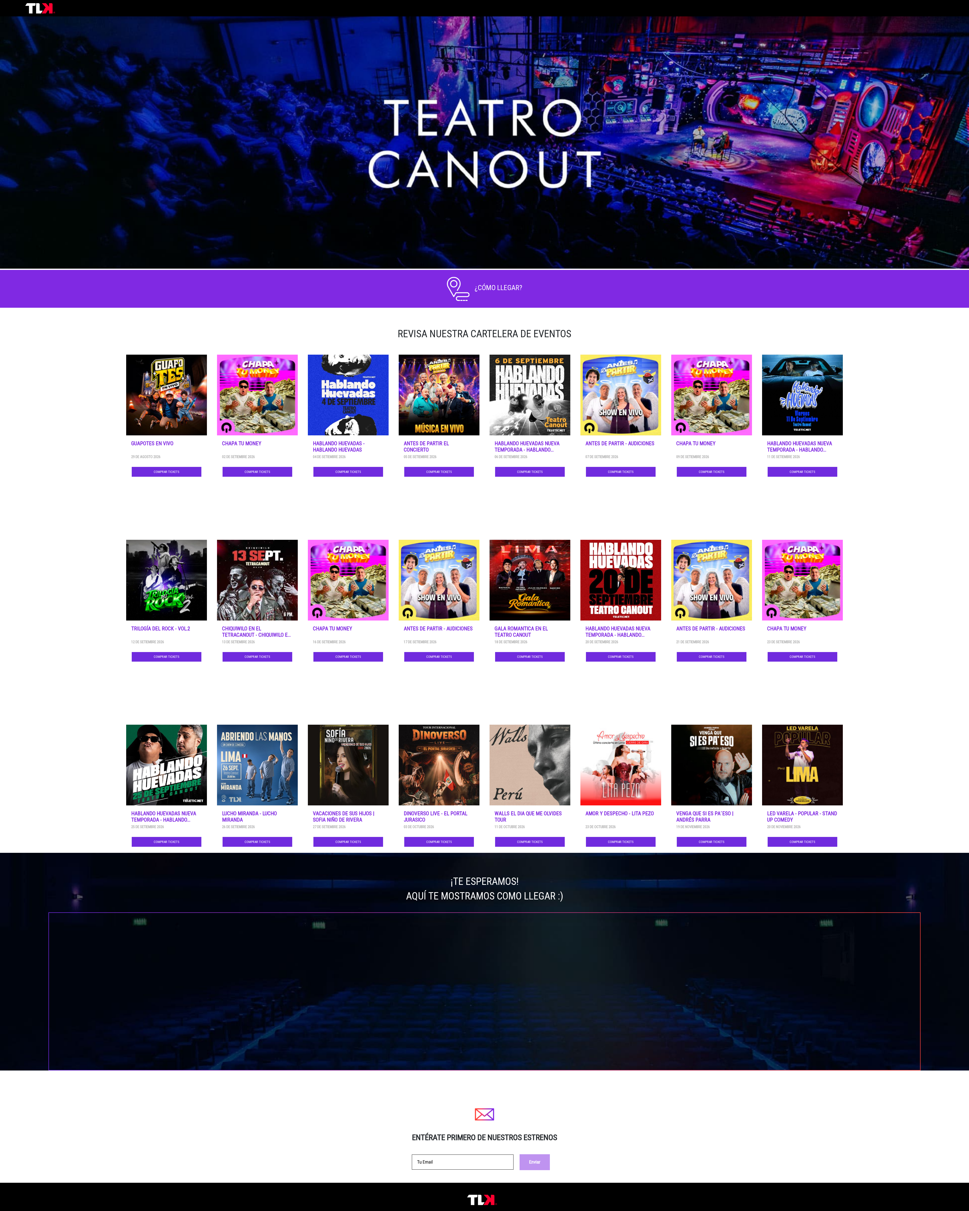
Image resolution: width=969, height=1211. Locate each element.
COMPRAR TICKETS (166, 472)
